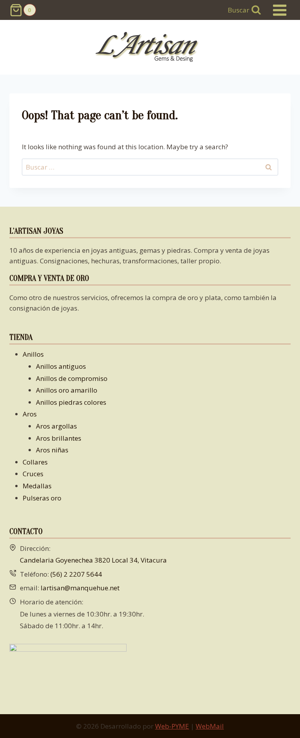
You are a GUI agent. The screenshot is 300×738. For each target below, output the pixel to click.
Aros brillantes (58, 438)
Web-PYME (172, 726)
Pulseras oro (42, 497)
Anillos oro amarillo (66, 390)
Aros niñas (52, 449)
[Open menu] (279, 10)
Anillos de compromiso (71, 378)
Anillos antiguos (61, 366)
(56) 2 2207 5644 (76, 574)
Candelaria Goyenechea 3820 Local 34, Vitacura (93, 560)
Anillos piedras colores (71, 402)
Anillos (33, 354)
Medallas (37, 485)
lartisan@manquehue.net (80, 587)
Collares (35, 461)
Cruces (33, 473)
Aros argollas (56, 426)
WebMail (210, 726)
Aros (30, 413)
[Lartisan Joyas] (150, 47)
